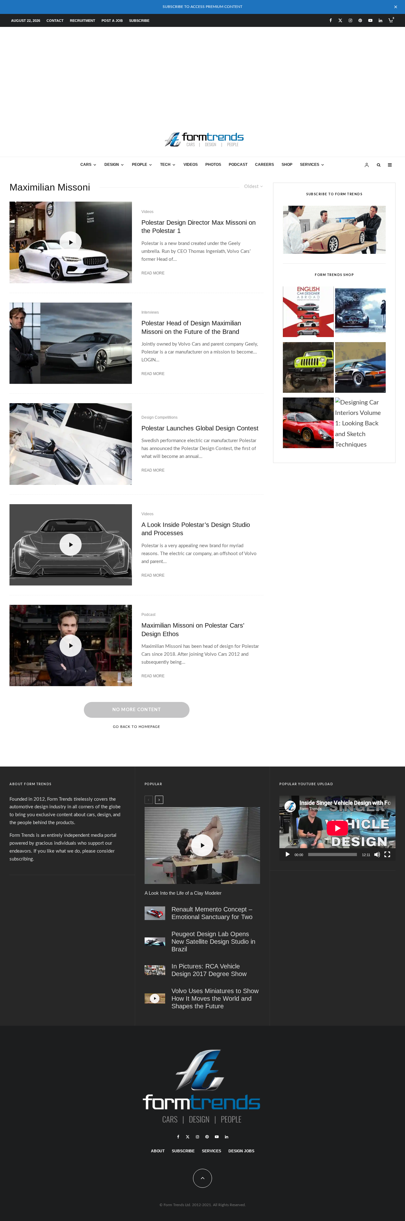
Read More (153, 273)
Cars (85, 164)
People (139, 164)
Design (111, 164)
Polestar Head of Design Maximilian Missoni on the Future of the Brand (191, 327)
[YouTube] (370, 20)
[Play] (287, 854)
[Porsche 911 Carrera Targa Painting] (360, 369)
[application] (337, 828)
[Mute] (377, 854)
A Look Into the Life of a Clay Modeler (183, 893)
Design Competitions (159, 417)
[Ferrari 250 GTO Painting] (360, 313)
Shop (287, 164)
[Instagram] (350, 20)
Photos (213, 164)
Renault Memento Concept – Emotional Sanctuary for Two (211, 913)
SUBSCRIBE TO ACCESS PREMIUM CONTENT (202, 7)
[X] (340, 20)
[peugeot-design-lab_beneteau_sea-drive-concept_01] (155, 941)
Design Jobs (241, 1151)
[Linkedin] (380, 20)
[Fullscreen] (387, 854)
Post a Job (112, 20)
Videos (191, 164)
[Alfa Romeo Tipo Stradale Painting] (308, 425)
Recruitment (82, 20)
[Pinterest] (360, 20)
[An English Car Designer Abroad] (308, 313)
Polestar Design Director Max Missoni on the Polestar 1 (198, 227)
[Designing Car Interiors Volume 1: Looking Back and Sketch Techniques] (360, 424)
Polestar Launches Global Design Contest (200, 428)
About (158, 1151)
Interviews (150, 312)
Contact (55, 20)
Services (309, 164)
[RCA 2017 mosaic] (155, 970)
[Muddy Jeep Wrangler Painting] (308, 369)
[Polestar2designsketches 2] (70, 444)
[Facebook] (330, 20)
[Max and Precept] (70, 343)
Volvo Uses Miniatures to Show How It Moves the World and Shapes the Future (215, 998)
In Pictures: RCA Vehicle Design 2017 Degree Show (208, 970)
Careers (264, 164)
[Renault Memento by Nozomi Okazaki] (155, 913)
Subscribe (139, 20)
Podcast (238, 164)
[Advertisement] (202, 74)
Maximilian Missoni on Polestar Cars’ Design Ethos (192, 629)
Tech (165, 164)
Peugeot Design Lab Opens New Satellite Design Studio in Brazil (213, 941)
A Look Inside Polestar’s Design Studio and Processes (195, 529)
